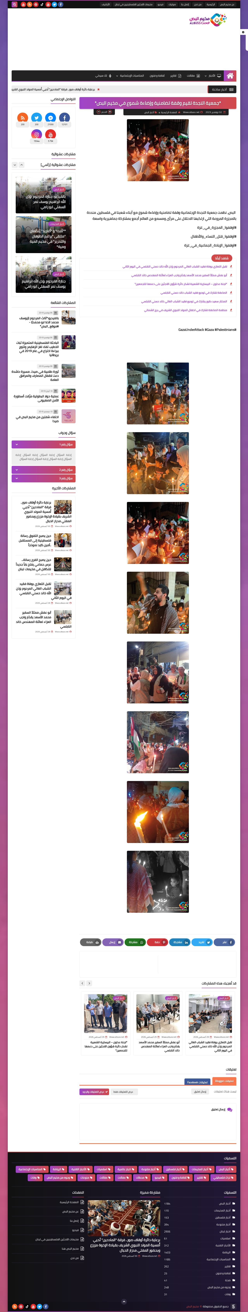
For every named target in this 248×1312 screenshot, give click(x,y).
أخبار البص (149, 112)
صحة (228, 1280)
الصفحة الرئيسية (169, 112)
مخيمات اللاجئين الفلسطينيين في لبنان (133, 4)
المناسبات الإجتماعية (132, 75)
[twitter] (54, 4)
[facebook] (60, 4)
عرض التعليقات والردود (93, 1092)
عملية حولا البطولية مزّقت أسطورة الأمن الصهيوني (36, 398)
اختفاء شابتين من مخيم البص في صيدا (37, 419)
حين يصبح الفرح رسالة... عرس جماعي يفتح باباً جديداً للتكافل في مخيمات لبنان (33, 564)
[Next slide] (82, 983)
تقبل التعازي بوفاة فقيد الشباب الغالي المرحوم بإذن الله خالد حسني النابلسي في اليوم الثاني (175, 266)
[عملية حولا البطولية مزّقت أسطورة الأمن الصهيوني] (69, 396)
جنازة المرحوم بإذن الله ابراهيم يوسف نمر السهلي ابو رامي (44, 244)
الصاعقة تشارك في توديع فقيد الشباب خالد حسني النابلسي (194, 292)
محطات (140, 1177)
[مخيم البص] (208, 20)
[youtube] (48, 4)
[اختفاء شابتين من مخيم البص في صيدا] (69, 416)
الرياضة (57, 1169)
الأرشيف (106, 4)
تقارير (173, 75)
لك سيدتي (101, 75)
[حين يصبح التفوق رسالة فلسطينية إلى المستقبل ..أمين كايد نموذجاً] (62, 540)
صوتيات (172, 4)
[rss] (29, 4)
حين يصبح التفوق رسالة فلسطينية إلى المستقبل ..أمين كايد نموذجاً (35, 540)
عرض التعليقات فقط (123, 1092)
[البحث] (14, 4)
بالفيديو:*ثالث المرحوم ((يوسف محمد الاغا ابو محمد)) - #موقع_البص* (39, 322)
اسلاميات (102, 1169)
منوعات (84, 1177)
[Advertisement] (82, 39)
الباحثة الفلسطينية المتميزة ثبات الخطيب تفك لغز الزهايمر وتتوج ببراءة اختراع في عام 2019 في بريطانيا (37, 349)
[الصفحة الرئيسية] (230, 75)
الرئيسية (211, 4)
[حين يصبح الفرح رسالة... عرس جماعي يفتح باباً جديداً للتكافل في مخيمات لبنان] (62, 564)
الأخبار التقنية (78, 1169)
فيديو (160, 4)
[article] (121, 964)
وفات (33, 1177)
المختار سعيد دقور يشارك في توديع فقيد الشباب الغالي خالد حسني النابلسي (184, 301)
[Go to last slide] (89, 983)
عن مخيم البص (227, 4)
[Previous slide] (21, 165)
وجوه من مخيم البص (58, 1177)
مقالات (191, 75)
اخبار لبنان (225, 1231)
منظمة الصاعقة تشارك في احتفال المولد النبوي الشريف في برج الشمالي (185, 310)
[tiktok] (42, 4)
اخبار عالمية (124, 1169)
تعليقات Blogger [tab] (224, 1081)
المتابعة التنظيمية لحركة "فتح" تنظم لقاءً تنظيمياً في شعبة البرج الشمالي (45, 281)
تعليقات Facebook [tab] (197, 1082)
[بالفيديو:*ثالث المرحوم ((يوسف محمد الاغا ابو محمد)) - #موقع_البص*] (69, 317)
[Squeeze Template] (233, 1306)
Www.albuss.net (149, 1256)
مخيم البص (192, 1306)
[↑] (124, 1302)
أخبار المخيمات (200, 1169)
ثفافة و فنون (157, 75)
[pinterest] (36, 4)
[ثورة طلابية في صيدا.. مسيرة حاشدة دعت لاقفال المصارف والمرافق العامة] (69, 371)
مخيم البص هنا (70, 1248)
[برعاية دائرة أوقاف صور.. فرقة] (62, 507)
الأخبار (212, 75)
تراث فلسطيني (221, 1177)
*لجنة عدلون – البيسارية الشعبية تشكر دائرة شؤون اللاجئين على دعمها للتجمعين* (181, 283)
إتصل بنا (185, 4)
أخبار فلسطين (173, 1169)
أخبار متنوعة (148, 1169)
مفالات (122, 1177)
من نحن (198, 4)
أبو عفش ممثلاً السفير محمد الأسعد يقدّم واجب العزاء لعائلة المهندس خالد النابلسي (179, 275)
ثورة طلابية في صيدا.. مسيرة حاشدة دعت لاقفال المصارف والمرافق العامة (35, 376)
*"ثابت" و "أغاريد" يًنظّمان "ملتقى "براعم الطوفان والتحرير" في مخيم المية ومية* (48, 199)
